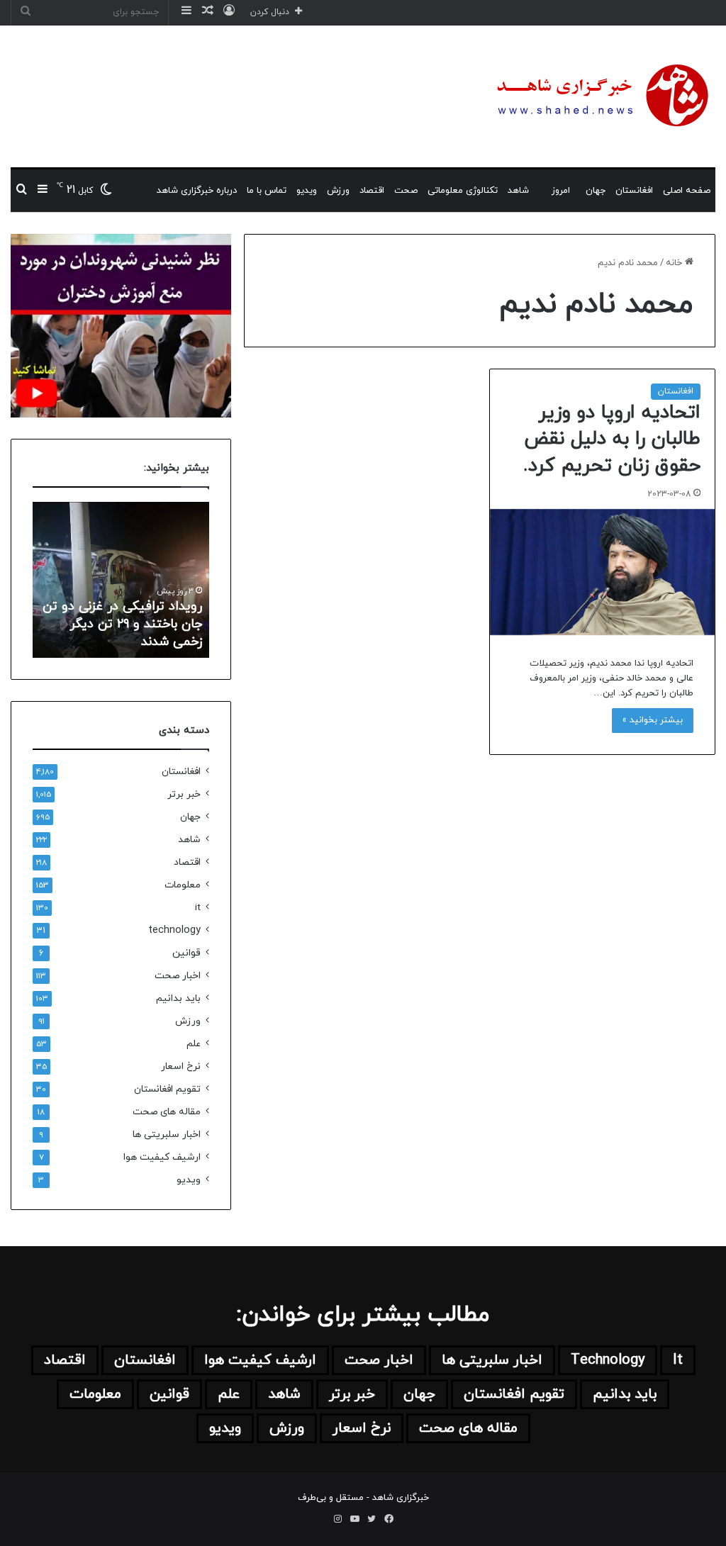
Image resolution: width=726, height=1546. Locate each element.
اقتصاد (371, 190)
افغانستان (634, 190)
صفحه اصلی (686, 190)
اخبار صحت (178, 975)
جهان (595, 190)
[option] (120, 580)
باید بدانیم (178, 998)
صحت (406, 190)
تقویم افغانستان (167, 1089)
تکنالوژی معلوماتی (463, 190)
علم (193, 1044)
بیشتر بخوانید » (652, 720)
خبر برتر (184, 794)
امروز (561, 190)
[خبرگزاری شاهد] (600, 96)
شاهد (518, 190)
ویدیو (306, 190)
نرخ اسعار (181, 1066)
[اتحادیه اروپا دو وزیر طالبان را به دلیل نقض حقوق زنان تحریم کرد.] (602, 572)
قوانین (186, 953)
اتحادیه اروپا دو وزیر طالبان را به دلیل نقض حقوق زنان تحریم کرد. (611, 439)
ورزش (338, 190)
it (198, 907)
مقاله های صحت (167, 1112)
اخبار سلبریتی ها (167, 1134)
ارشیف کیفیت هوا (162, 1157)
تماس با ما (266, 190)
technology (174, 930)
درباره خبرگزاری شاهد (197, 190)
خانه (675, 263)
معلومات (182, 885)
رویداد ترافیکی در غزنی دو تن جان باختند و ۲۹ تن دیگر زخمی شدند (122, 624)
